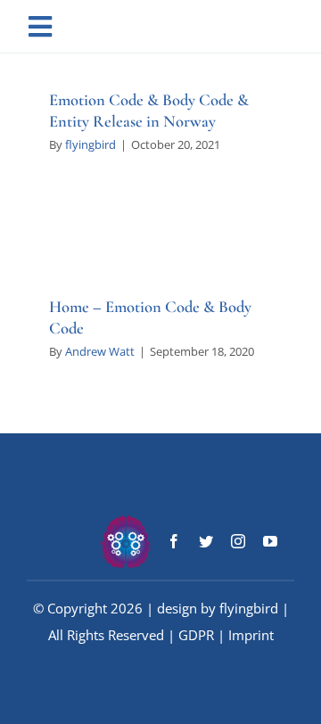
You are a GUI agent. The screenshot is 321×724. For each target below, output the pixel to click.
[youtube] (270, 541)
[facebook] (174, 541)
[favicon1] (125, 521)
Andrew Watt (100, 351)
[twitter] (206, 541)
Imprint (251, 635)
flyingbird (90, 144)
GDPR (196, 635)
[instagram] (238, 541)
